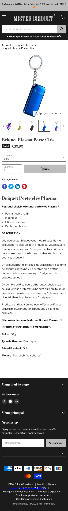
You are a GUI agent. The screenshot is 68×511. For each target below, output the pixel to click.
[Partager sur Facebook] (4, 186)
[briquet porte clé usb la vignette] (56, 125)
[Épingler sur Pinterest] (24, 186)
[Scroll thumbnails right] (63, 126)
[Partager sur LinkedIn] (17, 186)
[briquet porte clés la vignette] (19, 125)
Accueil (6, 45)
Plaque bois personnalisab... (27, 488)
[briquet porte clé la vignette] (7, 125)
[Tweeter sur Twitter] (11, 186)
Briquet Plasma (24, 45)
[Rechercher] (61, 29)
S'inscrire (56, 443)
